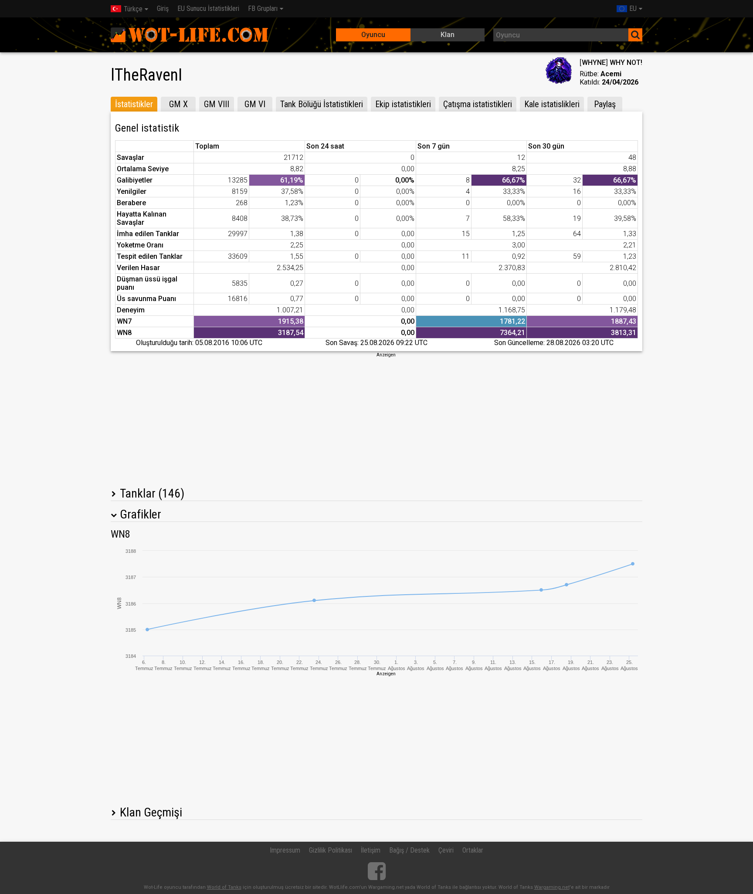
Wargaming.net (552, 887)
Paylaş (605, 104)
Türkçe (133, 9)
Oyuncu (373, 34)
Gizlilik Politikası (330, 850)
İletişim (370, 850)
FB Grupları (263, 8)
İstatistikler (134, 104)
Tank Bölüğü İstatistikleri (321, 104)
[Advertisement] (376, 419)
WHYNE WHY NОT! (611, 62)
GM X (178, 104)
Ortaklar (472, 850)
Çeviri (446, 850)
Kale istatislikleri (552, 104)
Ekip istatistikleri (403, 104)
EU (633, 8)
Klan (448, 34)
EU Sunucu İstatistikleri (208, 8)
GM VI (254, 104)
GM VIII (216, 104)
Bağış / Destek (409, 850)
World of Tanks (224, 887)
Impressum (285, 850)
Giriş (163, 8)
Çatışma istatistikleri (477, 104)
